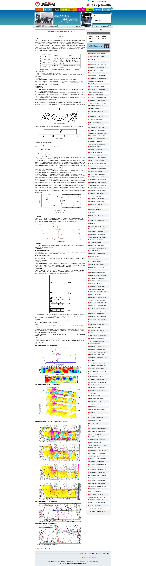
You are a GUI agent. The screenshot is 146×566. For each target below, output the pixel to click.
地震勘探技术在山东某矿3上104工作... (96, 499)
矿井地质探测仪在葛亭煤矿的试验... (96, 436)
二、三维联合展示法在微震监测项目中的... (97, 382)
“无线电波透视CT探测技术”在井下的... (97, 193)
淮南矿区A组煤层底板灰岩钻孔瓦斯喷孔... (97, 73)
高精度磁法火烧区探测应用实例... (96, 171)
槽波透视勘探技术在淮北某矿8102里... (96, 116)
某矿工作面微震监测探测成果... (95, 401)
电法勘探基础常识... (93, 360)
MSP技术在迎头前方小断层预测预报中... (97, 483)
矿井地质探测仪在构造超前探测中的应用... (97, 445)
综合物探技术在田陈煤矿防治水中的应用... (97, 114)
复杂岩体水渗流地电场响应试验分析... (96, 354)
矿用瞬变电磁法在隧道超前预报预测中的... (97, 311)
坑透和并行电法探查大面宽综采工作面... (97, 472)
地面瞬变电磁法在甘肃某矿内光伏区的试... (97, 286)
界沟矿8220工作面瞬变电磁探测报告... (96, 278)
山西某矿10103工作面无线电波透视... (96, 343)
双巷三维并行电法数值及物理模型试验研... (97, 319)
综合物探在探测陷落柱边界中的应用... (96, 111)
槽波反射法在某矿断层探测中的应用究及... (97, 502)
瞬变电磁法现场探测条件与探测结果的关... (97, 245)
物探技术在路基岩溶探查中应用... (96, 70)
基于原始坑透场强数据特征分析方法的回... (97, 103)
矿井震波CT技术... (92, 412)
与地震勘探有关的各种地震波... (95, 395)
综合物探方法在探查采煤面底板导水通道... (97, 166)
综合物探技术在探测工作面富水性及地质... (97, 130)
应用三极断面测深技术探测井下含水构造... (97, 352)
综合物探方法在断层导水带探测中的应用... (97, 78)
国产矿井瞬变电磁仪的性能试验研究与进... (97, 280)
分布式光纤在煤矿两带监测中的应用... (96, 124)
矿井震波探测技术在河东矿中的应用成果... (97, 439)
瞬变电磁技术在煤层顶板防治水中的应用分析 (48, 544)
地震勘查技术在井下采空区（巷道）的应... (97, 390)
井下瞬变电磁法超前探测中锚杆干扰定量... (97, 267)
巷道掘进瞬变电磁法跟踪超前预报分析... (97, 253)
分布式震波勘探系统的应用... (95, 447)
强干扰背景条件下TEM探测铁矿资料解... (97, 234)
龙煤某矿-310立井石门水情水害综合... (96, 94)
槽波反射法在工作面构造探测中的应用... (97, 467)
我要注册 (73, 26)
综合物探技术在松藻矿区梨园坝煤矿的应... (97, 133)
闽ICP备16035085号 (106, 553)
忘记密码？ (78, 26)
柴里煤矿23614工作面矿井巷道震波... (96, 442)
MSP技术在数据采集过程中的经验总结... (97, 431)
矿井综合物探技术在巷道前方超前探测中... (97, 62)
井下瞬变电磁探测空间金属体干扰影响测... (97, 316)
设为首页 (94, 1)
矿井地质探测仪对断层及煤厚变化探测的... (97, 464)
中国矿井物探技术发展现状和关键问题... (97, 100)
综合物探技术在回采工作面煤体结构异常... (97, 81)
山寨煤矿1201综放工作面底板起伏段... (96, 56)
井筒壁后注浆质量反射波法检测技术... (96, 415)
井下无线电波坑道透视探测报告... (96, 215)
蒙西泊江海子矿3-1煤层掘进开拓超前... (97, 264)
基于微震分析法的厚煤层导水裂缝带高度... (97, 157)
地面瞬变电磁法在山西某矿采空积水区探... (97, 291)
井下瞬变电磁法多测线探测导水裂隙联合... (97, 272)
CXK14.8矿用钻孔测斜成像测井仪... (96, 417)
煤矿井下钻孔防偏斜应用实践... (95, 122)
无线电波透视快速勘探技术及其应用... (96, 198)
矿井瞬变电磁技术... (93, 223)
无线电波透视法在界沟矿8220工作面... (96, 176)
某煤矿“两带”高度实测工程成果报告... (96, 160)
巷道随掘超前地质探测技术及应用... (96, 398)
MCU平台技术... (92, 426)
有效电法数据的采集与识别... (95, 327)
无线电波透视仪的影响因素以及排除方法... (97, 201)
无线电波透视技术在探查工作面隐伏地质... (97, 190)
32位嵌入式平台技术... (93, 423)
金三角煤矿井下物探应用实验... (95, 146)
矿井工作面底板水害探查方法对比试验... (97, 322)
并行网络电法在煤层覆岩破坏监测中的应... (97, 338)
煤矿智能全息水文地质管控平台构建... (96, 127)
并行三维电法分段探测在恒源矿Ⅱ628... (96, 330)
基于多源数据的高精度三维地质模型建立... (97, 75)
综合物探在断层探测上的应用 (45, 546)
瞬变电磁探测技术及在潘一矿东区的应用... (97, 305)
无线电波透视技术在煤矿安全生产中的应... (97, 357)
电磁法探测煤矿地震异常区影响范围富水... (97, 349)
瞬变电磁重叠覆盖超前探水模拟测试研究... (97, 458)
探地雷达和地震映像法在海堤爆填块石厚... (97, 497)
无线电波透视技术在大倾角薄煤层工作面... (97, 185)
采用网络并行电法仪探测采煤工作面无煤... (97, 368)
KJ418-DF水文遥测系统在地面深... (96, 108)
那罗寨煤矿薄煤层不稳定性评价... (96, 83)
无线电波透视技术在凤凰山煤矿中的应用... (97, 179)
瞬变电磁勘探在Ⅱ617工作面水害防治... (96, 231)
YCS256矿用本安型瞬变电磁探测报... (96, 226)
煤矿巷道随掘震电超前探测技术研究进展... (97, 428)
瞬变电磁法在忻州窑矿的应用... (95, 294)
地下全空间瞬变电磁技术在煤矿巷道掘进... (97, 228)
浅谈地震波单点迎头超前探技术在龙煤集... (97, 480)
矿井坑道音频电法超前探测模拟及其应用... (97, 475)
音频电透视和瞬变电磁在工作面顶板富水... (97, 53)
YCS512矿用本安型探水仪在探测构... (96, 270)
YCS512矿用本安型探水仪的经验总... (96, 242)
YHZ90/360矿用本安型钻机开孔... (96, 149)
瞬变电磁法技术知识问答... (94, 256)
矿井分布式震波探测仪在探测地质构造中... (97, 453)
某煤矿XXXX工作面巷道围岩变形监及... (97, 138)
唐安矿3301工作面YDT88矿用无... (96, 204)
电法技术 (51, 26)
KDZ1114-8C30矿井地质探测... (95, 505)
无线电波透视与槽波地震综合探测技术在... (97, 168)
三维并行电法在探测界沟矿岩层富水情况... (97, 335)
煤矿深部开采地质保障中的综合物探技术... (97, 144)
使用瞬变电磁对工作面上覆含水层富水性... (97, 248)
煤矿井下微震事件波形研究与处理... (96, 494)
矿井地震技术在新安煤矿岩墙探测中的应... (97, 486)
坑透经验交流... (92, 212)
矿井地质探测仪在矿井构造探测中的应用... (97, 456)
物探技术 (46, 26)
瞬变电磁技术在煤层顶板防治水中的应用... (97, 297)
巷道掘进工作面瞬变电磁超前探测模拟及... (97, 313)
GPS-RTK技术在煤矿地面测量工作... (96, 376)
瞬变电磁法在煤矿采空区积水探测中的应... (97, 302)
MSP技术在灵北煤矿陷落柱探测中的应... (97, 461)
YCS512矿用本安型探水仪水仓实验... (96, 259)
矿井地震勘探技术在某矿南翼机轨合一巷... (97, 469)
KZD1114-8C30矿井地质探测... (95, 491)
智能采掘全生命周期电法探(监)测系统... (97, 332)
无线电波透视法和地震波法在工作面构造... (97, 365)
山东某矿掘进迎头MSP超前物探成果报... (97, 478)
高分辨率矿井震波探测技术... (95, 434)
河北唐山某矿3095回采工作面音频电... (96, 324)
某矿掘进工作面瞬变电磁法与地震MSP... (97, 86)
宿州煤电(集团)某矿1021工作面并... (96, 187)
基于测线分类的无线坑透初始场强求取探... (97, 182)
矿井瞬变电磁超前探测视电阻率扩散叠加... (97, 275)
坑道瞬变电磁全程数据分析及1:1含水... (97, 289)
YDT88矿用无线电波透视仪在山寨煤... (97, 220)
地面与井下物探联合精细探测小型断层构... (97, 163)
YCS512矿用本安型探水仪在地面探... (96, 250)
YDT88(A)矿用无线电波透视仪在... (96, 196)
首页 (43, 26)
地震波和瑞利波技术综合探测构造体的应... (97, 67)
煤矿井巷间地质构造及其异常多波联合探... (97, 89)
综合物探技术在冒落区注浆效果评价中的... (97, 97)
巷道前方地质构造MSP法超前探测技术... (97, 409)
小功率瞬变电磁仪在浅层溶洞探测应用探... (97, 237)
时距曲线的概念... (92, 393)
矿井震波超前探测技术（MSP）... (96, 420)
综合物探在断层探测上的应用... (95, 59)
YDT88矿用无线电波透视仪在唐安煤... (97, 174)
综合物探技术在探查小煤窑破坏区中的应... (97, 141)
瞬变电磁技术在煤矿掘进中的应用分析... (97, 300)
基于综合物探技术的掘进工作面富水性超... (97, 64)
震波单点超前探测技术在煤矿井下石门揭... (97, 450)
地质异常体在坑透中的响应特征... (96, 207)
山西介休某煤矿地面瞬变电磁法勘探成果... (97, 308)
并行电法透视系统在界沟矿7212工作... (96, 346)
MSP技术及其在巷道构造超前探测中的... (97, 404)
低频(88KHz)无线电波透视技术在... (96, 209)
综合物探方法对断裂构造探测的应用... (96, 379)
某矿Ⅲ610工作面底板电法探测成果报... (97, 341)
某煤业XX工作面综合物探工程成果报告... (97, 135)
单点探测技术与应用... (93, 406)
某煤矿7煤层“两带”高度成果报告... (96, 155)
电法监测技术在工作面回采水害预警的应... (97, 374)
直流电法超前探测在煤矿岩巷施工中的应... (97, 363)
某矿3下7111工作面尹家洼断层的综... (96, 105)
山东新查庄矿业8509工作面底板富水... (96, 239)
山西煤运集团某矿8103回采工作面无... (96, 218)
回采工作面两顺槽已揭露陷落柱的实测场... (97, 488)
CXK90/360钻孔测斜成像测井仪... (96, 119)
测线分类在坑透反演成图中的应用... (96, 92)
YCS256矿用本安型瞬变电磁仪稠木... (96, 261)
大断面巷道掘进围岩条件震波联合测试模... (97, 508)
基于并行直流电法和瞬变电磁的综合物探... (97, 371)
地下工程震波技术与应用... (94, 384)
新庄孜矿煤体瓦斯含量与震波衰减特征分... (97, 387)
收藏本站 (98, 1)
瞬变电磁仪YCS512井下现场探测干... (96, 283)
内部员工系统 (103, 1)
